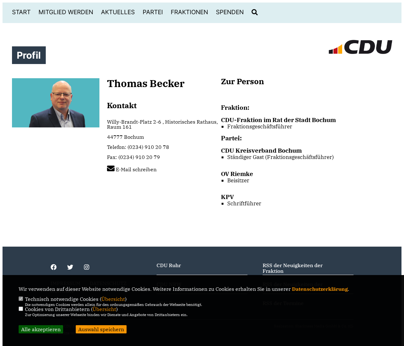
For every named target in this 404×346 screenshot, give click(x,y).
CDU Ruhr (169, 265)
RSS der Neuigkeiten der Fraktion (293, 268)
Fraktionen (189, 12)
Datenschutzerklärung (320, 289)
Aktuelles (118, 12)
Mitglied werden (66, 12)
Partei (153, 12)
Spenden (230, 12)
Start (21, 12)
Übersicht (113, 299)
